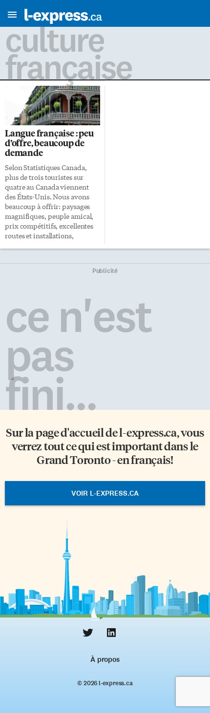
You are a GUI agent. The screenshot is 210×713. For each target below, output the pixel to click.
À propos (104, 659)
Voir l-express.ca (105, 493)
